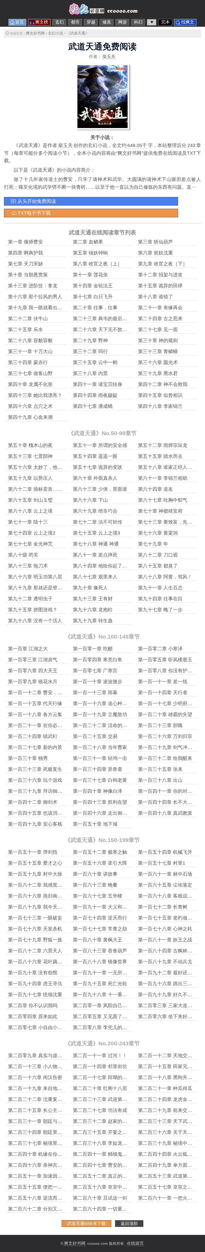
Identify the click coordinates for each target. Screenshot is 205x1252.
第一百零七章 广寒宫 (95, 670)
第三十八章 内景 (90, 373)
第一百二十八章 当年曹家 (100, 747)
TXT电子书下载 (34, 213)
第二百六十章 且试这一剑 (100, 1198)
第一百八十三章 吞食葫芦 (100, 950)
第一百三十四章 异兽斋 (97, 769)
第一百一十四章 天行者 (162, 692)
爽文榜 (41, 22)
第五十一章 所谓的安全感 (100, 445)
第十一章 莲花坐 (90, 274)
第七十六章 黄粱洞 (158, 533)
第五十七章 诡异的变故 (97, 467)
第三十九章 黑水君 (158, 373)
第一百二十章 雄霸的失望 (165, 714)
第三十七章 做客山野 (30, 373)
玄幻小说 (55, 33)
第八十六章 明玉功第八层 (35, 576)
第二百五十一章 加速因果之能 (40, 1176)
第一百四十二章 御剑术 (32, 802)
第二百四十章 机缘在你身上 (37, 1154)
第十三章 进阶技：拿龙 (32, 285)
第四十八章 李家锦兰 (160, 406)
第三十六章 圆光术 (158, 362)
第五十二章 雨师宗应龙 (162, 445)
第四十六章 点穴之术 (30, 406)
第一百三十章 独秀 (28, 758)
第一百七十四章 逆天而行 (100, 918)
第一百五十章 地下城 (95, 824)
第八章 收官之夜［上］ (97, 263)
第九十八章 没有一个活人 (35, 620)
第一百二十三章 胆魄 (160, 725)
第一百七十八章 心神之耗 (165, 929)
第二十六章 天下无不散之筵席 (105, 329)
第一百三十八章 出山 (160, 780)
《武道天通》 (77, 33)
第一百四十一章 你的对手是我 (170, 791)
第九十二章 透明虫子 (30, 598)
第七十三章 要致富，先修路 (167, 522)
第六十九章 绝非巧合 (95, 511)
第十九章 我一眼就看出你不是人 (42, 307)
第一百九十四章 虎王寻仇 (35, 983)
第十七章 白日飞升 (93, 296)
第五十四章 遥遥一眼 (95, 456)
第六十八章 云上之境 (30, 511)
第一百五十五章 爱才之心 (35, 863)
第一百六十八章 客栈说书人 (167, 896)
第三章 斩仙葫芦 (155, 242)
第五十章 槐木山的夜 (30, 445)
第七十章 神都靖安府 (160, 511)
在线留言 (135, 1243)
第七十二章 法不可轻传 (97, 522)
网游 (122, 22)
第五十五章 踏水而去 (160, 456)
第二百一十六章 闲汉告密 (35, 1077)
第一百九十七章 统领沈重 (35, 994)
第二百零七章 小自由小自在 (37, 1027)
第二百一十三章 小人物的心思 (40, 1066)
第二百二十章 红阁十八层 (100, 1088)
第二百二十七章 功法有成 (100, 1110)
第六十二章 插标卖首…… (35, 489)
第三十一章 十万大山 (30, 351)
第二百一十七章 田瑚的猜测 (102, 1077)
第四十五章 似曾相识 (160, 395)
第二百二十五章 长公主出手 (37, 1110)
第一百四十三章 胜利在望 (100, 802)
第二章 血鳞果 (88, 242)
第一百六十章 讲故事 (95, 874)
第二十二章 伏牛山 (28, 318)
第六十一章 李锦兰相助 (162, 478)
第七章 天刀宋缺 (25, 263)
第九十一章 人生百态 (160, 587)
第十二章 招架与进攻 (160, 274)
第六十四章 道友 (155, 489)
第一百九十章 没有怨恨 (32, 972)
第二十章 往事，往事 (95, 307)
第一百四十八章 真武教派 (165, 813)
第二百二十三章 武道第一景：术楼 (109, 1099)
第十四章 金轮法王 (93, 285)
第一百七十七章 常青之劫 (100, 929)
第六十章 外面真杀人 (95, 478)
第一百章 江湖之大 (28, 648)
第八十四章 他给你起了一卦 (102, 566)
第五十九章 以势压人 (30, 478)
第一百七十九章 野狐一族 (35, 939)
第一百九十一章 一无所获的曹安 (107, 972)
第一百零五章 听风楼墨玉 (165, 659)
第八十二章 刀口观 (158, 555)
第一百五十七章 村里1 (161, 863)
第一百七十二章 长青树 (162, 907)
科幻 (138, 22)
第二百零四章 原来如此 (32, 1016)
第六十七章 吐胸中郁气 (162, 500)
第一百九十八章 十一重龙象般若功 (109, 994)
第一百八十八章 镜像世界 (100, 961)
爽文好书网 (35, 33)
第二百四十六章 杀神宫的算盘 (40, 1165)
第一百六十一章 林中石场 (165, 874)
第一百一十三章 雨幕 (95, 692)
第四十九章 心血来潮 (30, 417)
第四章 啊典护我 (25, 253)
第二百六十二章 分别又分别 (37, 1209)
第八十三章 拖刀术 (28, 566)
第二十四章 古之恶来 (160, 318)
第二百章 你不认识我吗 (32, 1005)
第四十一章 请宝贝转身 (97, 384)
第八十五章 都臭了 (158, 566)
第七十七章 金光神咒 (30, 544)
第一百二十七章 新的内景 (35, 747)
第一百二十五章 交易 (95, 736)
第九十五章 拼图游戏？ (32, 609)
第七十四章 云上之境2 (31, 533)
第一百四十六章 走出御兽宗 (102, 813)
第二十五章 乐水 (25, 329)
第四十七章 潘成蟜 (93, 406)
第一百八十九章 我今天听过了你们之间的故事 (56, 907)
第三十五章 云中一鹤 (95, 362)
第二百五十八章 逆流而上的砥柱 (42, 1198)
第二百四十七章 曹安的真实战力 (107, 1165)
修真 (106, 22)
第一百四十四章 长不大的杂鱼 (170, 802)
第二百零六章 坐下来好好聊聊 (170, 1016)
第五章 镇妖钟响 (90, 253)
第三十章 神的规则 (158, 340)
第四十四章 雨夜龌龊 (95, 395)
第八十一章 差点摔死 (95, 555)
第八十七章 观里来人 (95, 576)
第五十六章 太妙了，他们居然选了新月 (49, 467)
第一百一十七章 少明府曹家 (167, 703)
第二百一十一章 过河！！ (100, 1055)
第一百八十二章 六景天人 (35, 950)
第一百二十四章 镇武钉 (32, 736)
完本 (165, 22)
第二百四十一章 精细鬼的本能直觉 (109, 1154)
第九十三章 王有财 (93, 598)
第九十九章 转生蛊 (93, 620)
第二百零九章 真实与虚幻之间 (40, 1055)
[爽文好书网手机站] (102, 14)
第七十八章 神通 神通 (96, 544)
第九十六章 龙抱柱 (93, 609)
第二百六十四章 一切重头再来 (105, 1209)
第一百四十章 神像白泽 (97, 791)
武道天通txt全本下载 (86, 1223)
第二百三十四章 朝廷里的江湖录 (42, 1132)
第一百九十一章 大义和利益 (102, 907)
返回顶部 (129, 1223)
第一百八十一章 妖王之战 (165, 939)
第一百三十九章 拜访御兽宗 (37, 791)
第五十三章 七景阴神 (30, 456)
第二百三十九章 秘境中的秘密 (170, 1143)
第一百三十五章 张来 (160, 769)
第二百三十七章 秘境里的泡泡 (40, 1143)
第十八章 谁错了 (155, 296)
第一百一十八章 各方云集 (35, 714)
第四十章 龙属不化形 (30, 384)
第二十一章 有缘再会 (160, 307)
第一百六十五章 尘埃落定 (165, 885)
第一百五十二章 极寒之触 (100, 852)
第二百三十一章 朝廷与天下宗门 (42, 1121)
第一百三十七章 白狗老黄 (100, 780)
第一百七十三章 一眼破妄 (35, 918)
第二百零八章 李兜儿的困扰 (102, 1027)
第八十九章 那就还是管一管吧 (40, 587)
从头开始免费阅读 (37, 201)
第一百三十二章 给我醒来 (165, 758)
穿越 (91, 22)
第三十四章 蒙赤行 (28, 362)
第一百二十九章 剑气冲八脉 (167, 747)
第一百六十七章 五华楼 (97, 896)
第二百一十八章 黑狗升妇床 (167, 1077)
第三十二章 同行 (90, 351)
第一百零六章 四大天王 (32, 670)
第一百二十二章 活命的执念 (102, 725)
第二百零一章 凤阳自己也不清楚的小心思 (117, 1005)
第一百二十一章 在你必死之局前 (42, 725)
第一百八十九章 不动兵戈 (165, 961)
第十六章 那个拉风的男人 (35, 296)
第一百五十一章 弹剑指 (32, 852)
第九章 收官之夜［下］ (162, 263)
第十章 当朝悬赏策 (28, 274)
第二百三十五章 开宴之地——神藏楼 (112, 1132)
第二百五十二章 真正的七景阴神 (107, 1176)
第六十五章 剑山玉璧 (30, 500)
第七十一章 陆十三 (28, 522)
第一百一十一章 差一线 (162, 681)
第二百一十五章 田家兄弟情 (167, 1066)
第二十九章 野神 (90, 340)
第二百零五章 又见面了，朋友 (105, 1016)
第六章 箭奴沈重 (155, 253)
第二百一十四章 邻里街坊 (100, 1066)
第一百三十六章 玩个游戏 (35, 780)
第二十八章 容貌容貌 (30, 340)
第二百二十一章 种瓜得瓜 (165, 1088)
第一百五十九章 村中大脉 (35, 874)
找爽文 (187, 22)
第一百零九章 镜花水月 (32, 681)
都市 (75, 22)
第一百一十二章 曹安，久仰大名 (42, 692)
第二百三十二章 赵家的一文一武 (107, 1121)
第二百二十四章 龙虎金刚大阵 (170, 1099)
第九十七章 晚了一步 (160, 609)
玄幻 (59, 22)
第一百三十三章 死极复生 (35, 769)
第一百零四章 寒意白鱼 (97, 659)
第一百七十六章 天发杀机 (35, 929)
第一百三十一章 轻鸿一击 (100, 758)
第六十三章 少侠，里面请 (100, 489)
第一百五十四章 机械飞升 (165, 852)
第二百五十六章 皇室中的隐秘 (105, 1187)
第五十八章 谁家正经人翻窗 (167, 467)
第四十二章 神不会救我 (162, 384)
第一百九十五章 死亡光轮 (100, 983)
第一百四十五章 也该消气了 (37, 813)
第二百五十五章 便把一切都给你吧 (44, 1187)
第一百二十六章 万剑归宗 (165, 736)
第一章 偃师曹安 (25, 242)
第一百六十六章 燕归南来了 (37, 896)
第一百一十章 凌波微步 (97, 681)
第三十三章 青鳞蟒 (158, 351)
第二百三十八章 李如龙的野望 (105, 1143)
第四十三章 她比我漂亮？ (35, 395)
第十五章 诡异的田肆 (160, 285)
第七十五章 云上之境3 (96, 533)
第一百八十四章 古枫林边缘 (167, 950)
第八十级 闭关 (23, 555)
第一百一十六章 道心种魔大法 (105, 703)
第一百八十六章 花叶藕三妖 (37, 961)
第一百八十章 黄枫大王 (97, 939)
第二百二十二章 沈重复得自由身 (42, 1099)
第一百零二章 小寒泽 (160, 648)
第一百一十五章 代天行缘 (35, 703)
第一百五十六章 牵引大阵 (100, 863)
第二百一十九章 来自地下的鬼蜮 (42, 1088)
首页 (19, 22)
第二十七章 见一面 (158, 329)
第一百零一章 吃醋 (93, 648)
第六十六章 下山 (90, 500)
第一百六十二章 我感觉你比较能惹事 (47, 885)
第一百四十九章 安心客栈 (35, 824)
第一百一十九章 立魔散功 (100, 714)
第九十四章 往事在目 (160, 598)
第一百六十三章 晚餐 (95, 885)
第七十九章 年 (153, 544)
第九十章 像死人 (90, 587)
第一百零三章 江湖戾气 (32, 659)
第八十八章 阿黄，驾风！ (165, 576)
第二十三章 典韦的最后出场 (102, 318)
